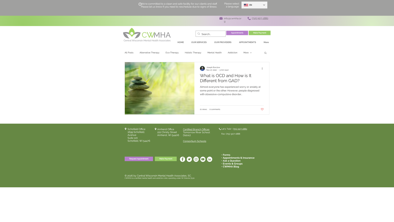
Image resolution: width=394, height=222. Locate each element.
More (246, 52)
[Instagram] (196, 159)
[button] (265, 53)
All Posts (129, 52)
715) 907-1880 (240, 129)
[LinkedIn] (209, 159)
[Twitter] (189, 159)
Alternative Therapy (149, 52)
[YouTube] (202, 159)
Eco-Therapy (172, 52)
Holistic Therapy (193, 52)
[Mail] (221, 18)
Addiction (232, 52)
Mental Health (214, 52)
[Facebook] (182, 159)
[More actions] (263, 68)
